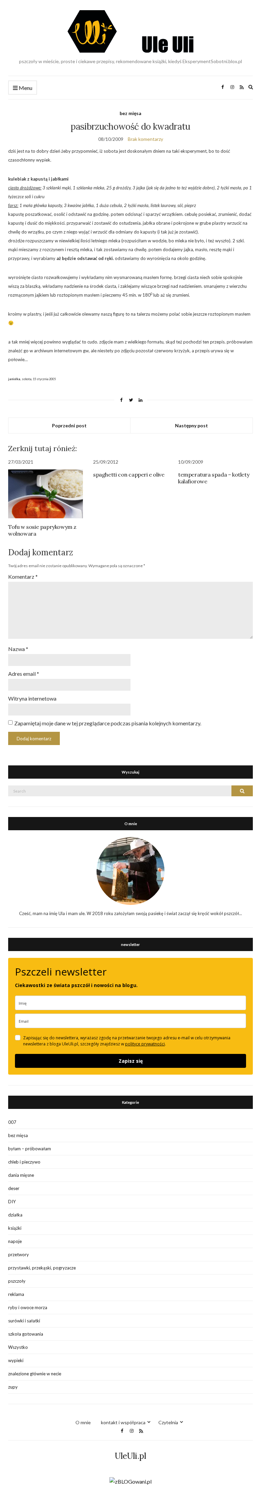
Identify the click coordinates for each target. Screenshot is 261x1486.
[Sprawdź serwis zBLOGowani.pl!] (130, 1481)
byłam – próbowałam (29, 1148)
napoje (15, 1241)
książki (14, 1228)
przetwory (18, 1254)
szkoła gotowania (25, 1334)
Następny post (191, 425)
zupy (13, 1387)
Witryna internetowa (32, 698)
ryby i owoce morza (27, 1307)
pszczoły (16, 1281)
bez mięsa (130, 113)
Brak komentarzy (145, 139)
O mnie (83, 1422)
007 (12, 1122)
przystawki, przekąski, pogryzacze (42, 1267)
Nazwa (18, 649)
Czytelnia (168, 1422)
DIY (12, 1201)
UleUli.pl (130, 1456)
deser (13, 1188)
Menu (25, 88)
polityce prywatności (145, 1044)
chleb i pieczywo (24, 1162)
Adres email (23, 673)
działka (15, 1215)
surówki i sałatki (24, 1320)
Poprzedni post (69, 425)
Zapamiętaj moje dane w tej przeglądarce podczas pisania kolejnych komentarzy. (107, 723)
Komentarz (23, 576)
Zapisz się (131, 1061)
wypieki (15, 1360)
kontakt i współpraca (123, 1422)
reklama (16, 1294)
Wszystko (18, 1347)
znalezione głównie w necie (34, 1373)
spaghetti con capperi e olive (128, 474)
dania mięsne (21, 1175)
